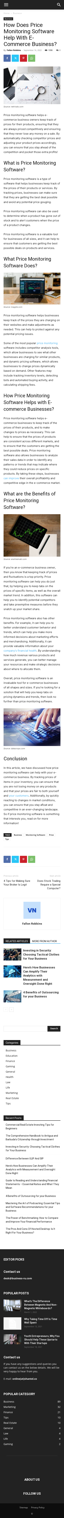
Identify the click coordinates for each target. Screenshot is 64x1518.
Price (51, 835)
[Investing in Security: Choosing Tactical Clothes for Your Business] (12, 954)
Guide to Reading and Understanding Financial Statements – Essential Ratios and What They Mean (32, 1184)
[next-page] (11, 1009)
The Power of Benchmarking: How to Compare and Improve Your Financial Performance (32, 1220)
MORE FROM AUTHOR (44, 941)
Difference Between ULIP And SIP (25, 1158)
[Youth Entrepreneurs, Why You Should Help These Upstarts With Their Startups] (12, 1339)
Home (7, 13)
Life (8, 1087)
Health (10, 1077)
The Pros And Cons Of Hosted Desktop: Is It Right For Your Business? (30, 1230)
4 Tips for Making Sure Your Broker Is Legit (17, 882)
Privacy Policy (37, 1507)
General (10, 1071)
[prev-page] (6, 1009)
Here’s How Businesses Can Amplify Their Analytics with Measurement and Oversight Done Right (39, 975)
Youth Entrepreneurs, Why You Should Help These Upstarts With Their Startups (42, 1340)
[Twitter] (15, 58)
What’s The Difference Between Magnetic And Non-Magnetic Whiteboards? (40, 1305)
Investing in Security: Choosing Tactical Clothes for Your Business (41, 954)
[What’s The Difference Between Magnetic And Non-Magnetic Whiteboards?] (12, 1305)
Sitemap (24, 1507)
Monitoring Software (35, 835)
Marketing (12, 1093)
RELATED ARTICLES (17, 941)
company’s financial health (20, 650)
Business (17, 13)
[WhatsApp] (31, 58)
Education (12, 1055)
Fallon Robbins (14, 50)
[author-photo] (32, 918)
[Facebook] (7, 58)
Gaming (10, 1066)
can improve (11, 478)
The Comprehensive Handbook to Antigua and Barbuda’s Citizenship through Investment (32, 1137)
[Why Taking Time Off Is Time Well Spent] (12, 1323)
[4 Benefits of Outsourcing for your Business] (12, 996)
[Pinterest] (23, 58)
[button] (6, 5)
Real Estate (12, 1098)
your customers (19, 795)
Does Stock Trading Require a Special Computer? (48, 884)
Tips (7, 839)
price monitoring (47, 343)
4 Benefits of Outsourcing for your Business (31, 1196)
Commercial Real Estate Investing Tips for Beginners (30, 1126)
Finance (10, 1061)
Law (8, 1082)
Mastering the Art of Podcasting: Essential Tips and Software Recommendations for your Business (33, 1207)
